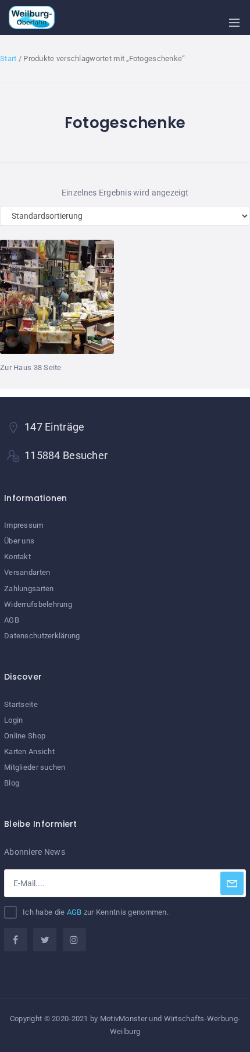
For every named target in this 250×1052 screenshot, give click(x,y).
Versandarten (27, 572)
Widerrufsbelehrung (38, 604)
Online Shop (24, 735)
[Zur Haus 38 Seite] (57, 301)
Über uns (19, 540)
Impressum (24, 525)
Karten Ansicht (29, 751)
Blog (11, 783)
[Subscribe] (232, 883)
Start (8, 58)
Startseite (21, 704)
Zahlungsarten (29, 588)
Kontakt (17, 556)
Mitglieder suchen (35, 767)
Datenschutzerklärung (42, 635)
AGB (11, 620)
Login (13, 720)
